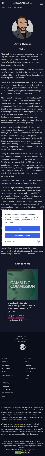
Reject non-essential (22, 235)
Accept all (22, 229)
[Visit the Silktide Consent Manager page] (38, 241)
